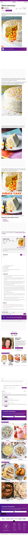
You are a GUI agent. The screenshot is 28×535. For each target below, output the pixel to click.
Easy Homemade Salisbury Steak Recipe (7, 500)
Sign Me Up (4, 418)
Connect (24, 523)
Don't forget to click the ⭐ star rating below (11, 385)
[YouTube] (17, 350)
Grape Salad (20, 459)
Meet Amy (19, 525)
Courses (14, 525)
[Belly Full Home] (14, 2)
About (19, 523)
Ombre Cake (5, 219)
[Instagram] (16, 350)
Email (14, 312)
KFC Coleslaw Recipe (7, 459)
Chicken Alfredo (7, 480)
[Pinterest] (20, 350)
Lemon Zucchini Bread (4, 363)
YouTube (24, 530)
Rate (18, 247)
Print (24, 247)
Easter (15, 335)
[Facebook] (19, 350)
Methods (14, 530)
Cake (12, 335)
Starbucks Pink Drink (20, 440)
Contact (19, 526)
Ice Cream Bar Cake (6, 221)
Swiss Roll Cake (5, 220)
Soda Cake (17, 362)
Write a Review (24, 7)
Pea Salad (7, 440)
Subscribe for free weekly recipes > (14, 0)
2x (22, 254)
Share (3, 10)
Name (3, 415)
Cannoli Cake (24, 362)
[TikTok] (22, 350)
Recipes (14, 523)
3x (24, 254)
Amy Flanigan (7, 7)
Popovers (20, 480)
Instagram (24, 526)
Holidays (14, 526)
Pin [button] (21, 247)
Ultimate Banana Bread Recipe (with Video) (10, 363)
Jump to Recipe (8, 10)
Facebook (24, 525)
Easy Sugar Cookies (20, 499)
